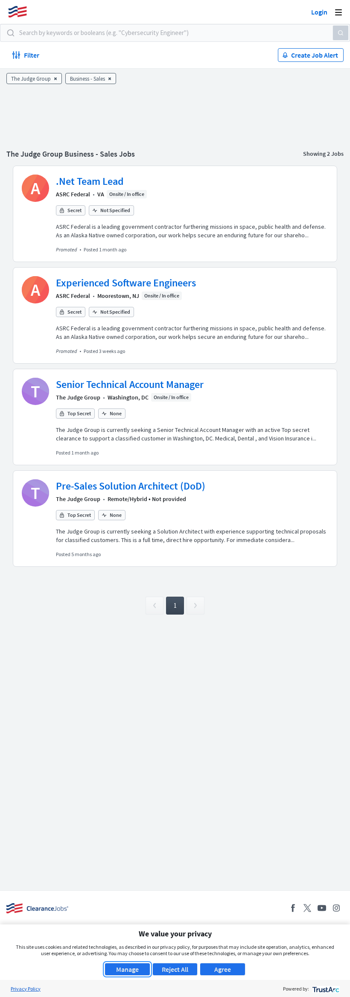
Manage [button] (127, 969)
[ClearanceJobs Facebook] (293, 908)
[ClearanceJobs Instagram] (336, 908)
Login (319, 12)
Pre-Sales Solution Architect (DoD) (130, 486)
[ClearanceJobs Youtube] (322, 908)
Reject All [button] (175, 969)
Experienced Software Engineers (126, 282)
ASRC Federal (73, 194)
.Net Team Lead (90, 181)
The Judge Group (78, 397)
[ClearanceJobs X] (307, 908)
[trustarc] (325, 989)
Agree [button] (222, 969)
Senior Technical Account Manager (130, 384)
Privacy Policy (26, 988)
